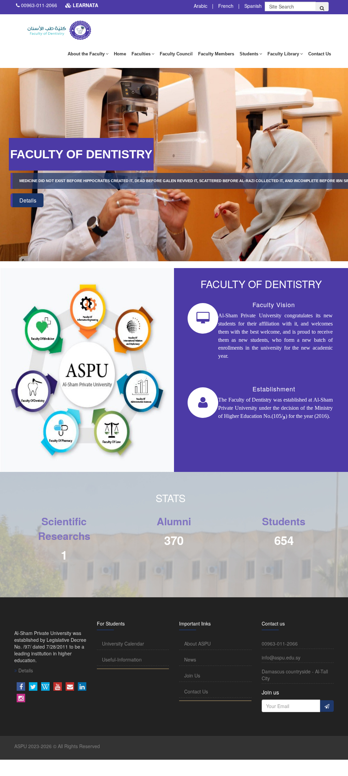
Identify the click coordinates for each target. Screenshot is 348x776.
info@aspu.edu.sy (281, 657)
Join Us (192, 675)
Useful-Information (122, 659)
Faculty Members (216, 53)
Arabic (200, 5)
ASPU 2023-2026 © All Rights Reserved (57, 746)
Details (27, 200)
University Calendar (123, 643)
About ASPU (197, 643)
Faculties (141, 53)
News (190, 659)
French (225, 5)
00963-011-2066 (39, 5)
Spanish (253, 5)
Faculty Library (283, 53)
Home (120, 53)
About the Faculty (86, 53)
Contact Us (319, 53)
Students (249, 53)
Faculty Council (176, 53)
